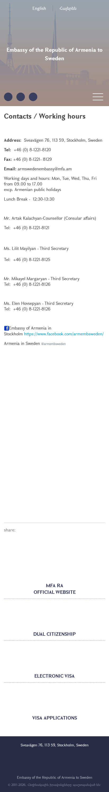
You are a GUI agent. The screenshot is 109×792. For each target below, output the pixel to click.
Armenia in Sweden (22, 343)
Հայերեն (68, 8)
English (39, 8)
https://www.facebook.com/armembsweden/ (64, 333)
